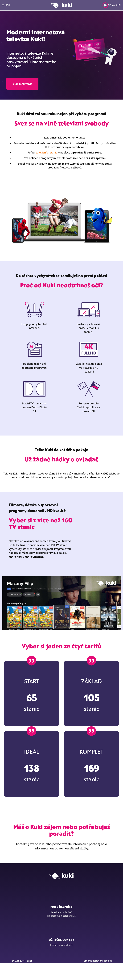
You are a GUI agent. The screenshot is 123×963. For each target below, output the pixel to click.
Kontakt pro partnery (61, 945)
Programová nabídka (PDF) (61, 915)
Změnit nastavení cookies (98, 960)
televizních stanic (46, 152)
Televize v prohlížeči (61, 912)
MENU (7, 5)
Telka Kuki (114, 5)
